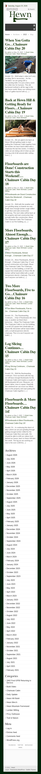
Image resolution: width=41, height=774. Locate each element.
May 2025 (10, 514)
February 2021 (12, 670)
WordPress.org (12, 740)
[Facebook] (7, 9)
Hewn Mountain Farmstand (17, 706)
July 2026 (10, 459)
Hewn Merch (11, 702)
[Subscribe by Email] (13, 9)
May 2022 (10, 627)
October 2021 (12, 650)
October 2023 (12, 572)
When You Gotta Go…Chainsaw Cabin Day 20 (17, 44)
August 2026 (11, 455)
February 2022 (12, 639)
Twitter (20, 745)
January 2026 (12, 482)
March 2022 (11, 635)
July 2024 (10, 549)
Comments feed (13, 736)
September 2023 (13, 576)
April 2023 (10, 592)
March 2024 (11, 557)
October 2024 (12, 537)
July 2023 (10, 580)
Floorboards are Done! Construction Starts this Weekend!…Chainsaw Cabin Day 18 (20, 173)
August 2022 (11, 615)
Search (32, 9)
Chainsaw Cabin (10, 54)
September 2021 (13, 654)
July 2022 (10, 619)
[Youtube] (10, 9)
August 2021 (11, 658)
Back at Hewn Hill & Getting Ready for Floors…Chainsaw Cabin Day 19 (20, 106)
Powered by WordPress (17, 770)
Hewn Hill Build (22, 54)
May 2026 (10, 467)
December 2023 (13, 568)
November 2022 (13, 607)
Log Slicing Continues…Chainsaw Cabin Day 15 (20, 349)
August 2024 (11, 545)
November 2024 (13, 533)
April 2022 (10, 631)
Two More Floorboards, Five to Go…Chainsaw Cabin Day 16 (20, 292)
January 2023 (12, 600)
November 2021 (13, 647)
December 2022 (13, 604)
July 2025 (10, 506)
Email (20, 747)
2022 (25, 34)
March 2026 (11, 474)
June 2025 (10, 510)
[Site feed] (16, 9)
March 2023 (11, 596)
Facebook (12, 745)
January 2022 (12, 643)
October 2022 (12, 611)
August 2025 (11, 502)
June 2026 (10, 463)
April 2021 (10, 666)
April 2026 (10, 471)
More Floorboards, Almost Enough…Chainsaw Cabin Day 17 (20, 236)
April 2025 (10, 517)
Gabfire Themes (31, 770)
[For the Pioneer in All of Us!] (20, 16)
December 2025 (13, 486)
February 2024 (12, 561)
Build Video (30, 52)
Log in (9, 728)
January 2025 (12, 525)
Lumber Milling (12, 710)
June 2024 (10, 553)
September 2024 (13, 541)
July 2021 (10, 662)
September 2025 (13, 498)
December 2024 (13, 529)
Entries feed (11, 732)
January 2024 (12, 564)
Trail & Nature (12, 718)
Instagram (28, 745)
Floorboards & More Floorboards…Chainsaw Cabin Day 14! (20, 405)
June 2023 (10, 584)
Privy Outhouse (13, 714)
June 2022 (10, 623)
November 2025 (13, 490)
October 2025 (12, 494)
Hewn (12, 767)
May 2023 (10, 588)
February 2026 (12, 478)
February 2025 (12, 521)
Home (7, 34)
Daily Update (11, 694)
